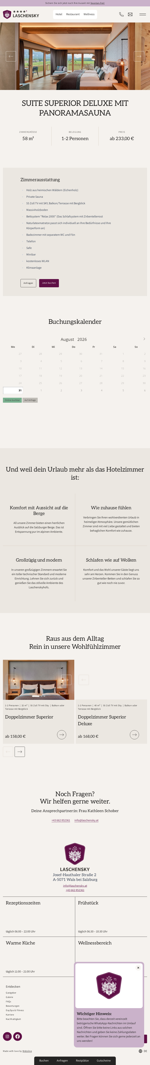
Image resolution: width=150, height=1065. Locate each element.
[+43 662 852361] (121, 14)
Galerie (9, 997)
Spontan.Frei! (98, 3)
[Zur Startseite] (21, 14)
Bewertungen (13, 1005)
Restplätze (82, 1060)
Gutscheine (104, 1060)
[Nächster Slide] (139, 56)
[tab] (35, 696)
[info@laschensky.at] (130, 14)
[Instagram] (7, 1036)
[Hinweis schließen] (138, 968)
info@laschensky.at (86, 820)
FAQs (8, 1001)
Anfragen (28, 283)
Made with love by (17, 1051)
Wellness (89, 14)
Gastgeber (11, 992)
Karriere (10, 1014)
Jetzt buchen (49, 282)
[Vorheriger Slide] (11, 56)
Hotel (59, 14)
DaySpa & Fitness (15, 1010)
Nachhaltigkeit (13, 1019)
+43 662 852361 (61, 820)
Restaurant (73, 14)
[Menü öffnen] (142, 14)
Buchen (44, 1060)
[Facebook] (17, 1036)
